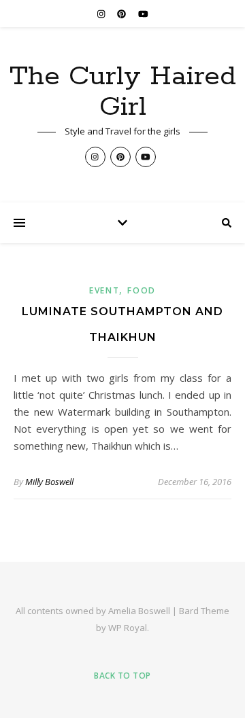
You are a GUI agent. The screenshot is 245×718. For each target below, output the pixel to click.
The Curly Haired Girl (123, 91)
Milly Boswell (49, 481)
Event (104, 290)
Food (141, 290)
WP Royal (127, 628)
